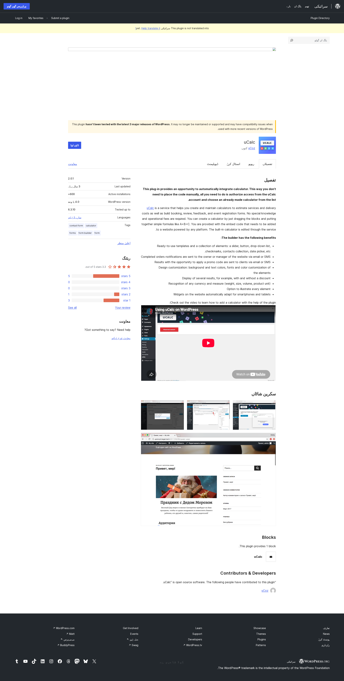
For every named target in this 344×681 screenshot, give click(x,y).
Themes (261, 633)
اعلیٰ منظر (123, 243)
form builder (85, 233)
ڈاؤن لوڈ (74, 145)
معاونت (72, 164)
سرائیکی (291, 661)
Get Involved (130, 628)
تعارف (326, 628)
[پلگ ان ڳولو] (291, 40)
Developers (195, 639)
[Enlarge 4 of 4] (271, 437)
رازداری (325, 645)
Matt (70, 633)
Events (134, 633)
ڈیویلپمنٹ (212, 164)
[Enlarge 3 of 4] (179, 405)
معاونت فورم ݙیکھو (120, 338)
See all (72, 307)
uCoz (251, 148)
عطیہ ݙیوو (132, 639)
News (326, 633)
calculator (91, 225)
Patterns (261, 645)
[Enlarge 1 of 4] (271, 405)
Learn (198, 628)
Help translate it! (147, 28)
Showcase (260, 628)
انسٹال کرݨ (233, 164)
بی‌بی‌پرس (68, 639)
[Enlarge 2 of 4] (225, 405)
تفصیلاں (267, 164)
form (97, 233)
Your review (122, 307)
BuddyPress (66, 645)
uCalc (150, 208)
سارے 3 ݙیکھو (74, 217)
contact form (76, 225)
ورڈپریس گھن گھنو (16, 6)
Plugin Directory (320, 18)
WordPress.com (64, 628)
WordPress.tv (192, 645)
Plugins (261, 639)
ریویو (251, 164)
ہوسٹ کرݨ (324, 639)
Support (197, 633)
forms (73, 233)
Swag (133, 645)
